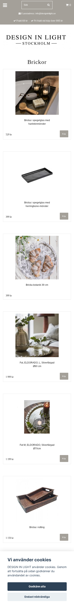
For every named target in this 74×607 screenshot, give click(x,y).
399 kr (9, 216)
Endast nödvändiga (37, 596)
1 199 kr (10, 459)
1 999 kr (10, 377)
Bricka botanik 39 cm (37, 285)
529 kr (9, 134)
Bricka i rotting (37, 527)
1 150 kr (10, 538)
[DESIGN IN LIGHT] (37, 40)
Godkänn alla (37, 586)
